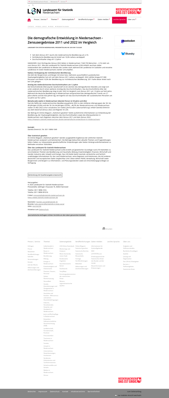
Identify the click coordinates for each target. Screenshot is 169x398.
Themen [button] (54, 19)
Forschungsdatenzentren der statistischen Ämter (68, 276)
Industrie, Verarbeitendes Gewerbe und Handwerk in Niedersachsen (48, 307)
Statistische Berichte (82, 251)
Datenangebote (65, 241)
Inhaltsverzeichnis (78, 391)
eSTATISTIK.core (96, 254)
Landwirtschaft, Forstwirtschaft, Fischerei (48, 330)
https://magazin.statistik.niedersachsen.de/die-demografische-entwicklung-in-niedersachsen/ (64, 119)
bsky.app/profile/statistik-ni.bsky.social (49, 204)
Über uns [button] (131, 19)
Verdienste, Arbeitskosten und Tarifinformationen (50, 360)
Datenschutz (44, 209)
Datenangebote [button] (68, 19)
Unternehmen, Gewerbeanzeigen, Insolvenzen (50, 353)
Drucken (109, 229)
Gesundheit (47, 281)
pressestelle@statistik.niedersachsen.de (48, 195)
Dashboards (63, 268)
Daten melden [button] (103, 19)
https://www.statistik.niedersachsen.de (43, 197)
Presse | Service (42, 26)
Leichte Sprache (119, 19)
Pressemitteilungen (62, 26)
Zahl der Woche (33, 265)
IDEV (92, 251)
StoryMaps (63, 271)
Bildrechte (32, 391)
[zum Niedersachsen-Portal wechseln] (128, 14)
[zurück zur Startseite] (50, 11)
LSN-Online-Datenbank (67, 246)
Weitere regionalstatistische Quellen (66, 283)
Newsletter (31, 251)
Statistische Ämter (129, 269)
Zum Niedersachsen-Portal (39, 2)
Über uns (126, 241)
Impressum (42, 391)
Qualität (125, 254)
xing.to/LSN (36, 206)
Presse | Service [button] (40, 19)
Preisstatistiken (48, 335)
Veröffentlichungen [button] (85, 19)
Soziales (46, 343)
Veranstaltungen (33, 259)
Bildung (46, 259)
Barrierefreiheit (94, 391)
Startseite (31, 26)
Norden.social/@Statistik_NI (47, 202)
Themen (47, 241)
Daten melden (96, 241)
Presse (51, 26)
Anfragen (31, 246)
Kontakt (30, 262)
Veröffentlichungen (82, 241)
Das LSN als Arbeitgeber (131, 261)
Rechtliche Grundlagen (130, 251)
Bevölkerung (48, 256)
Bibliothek (78, 264)
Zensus (46, 375)
